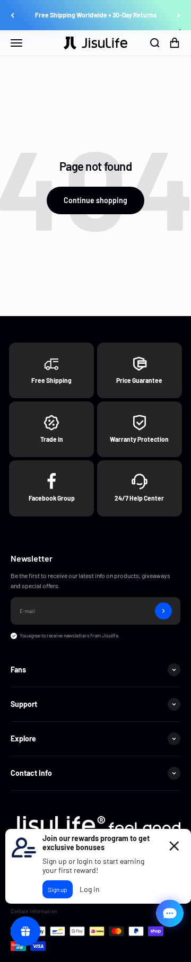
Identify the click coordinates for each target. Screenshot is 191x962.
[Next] (178, 15)
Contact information (34, 911)
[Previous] (12, 15)
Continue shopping (95, 200)
